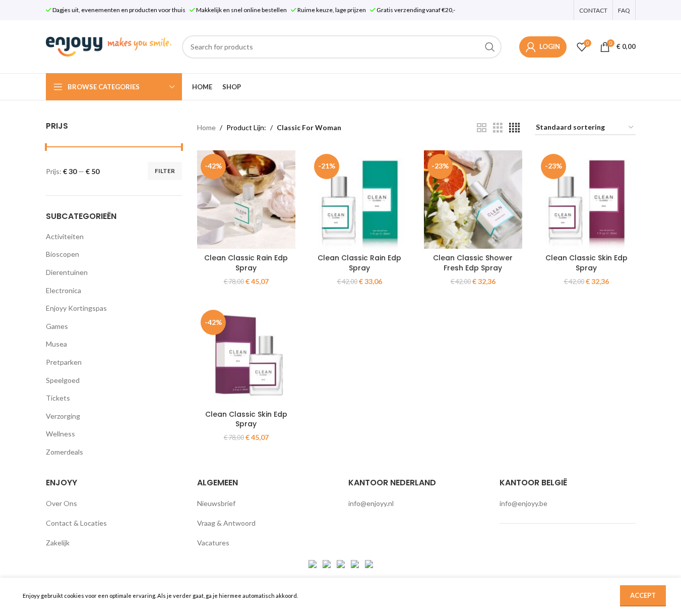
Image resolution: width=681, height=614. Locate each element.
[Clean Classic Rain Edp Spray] (246, 199)
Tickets (58, 398)
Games (57, 326)
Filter (165, 171)
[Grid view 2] (481, 128)
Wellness (60, 433)
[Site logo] (109, 45)
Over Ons (61, 503)
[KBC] (355, 563)
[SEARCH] (490, 47)
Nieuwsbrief (216, 503)
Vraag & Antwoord (226, 523)
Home (206, 127)
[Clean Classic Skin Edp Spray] (586, 199)
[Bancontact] (327, 563)
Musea (56, 344)
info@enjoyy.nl (371, 503)
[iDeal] (313, 563)
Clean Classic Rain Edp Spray (246, 263)
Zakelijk (58, 542)
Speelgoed (63, 380)
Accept (643, 595)
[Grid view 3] (498, 128)
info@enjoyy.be (523, 503)
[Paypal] (341, 563)
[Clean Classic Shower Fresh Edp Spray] (473, 199)
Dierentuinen (67, 272)
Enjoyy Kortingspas (76, 308)
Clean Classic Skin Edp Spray (586, 263)
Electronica (63, 290)
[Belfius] (369, 563)
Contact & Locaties (76, 523)
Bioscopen (62, 254)
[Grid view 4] (514, 128)
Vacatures (213, 542)
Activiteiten (65, 236)
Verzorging (63, 416)
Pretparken (64, 362)
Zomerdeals (64, 452)
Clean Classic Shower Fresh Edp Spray (473, 263)
